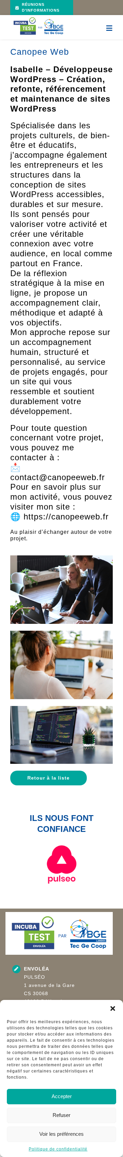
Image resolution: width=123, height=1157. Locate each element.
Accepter (62, 1096)
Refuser (61, 1115)
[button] (112, 1008)
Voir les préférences (61, 1134)
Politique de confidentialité (58, 1149)
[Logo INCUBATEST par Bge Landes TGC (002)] (38, 18)
